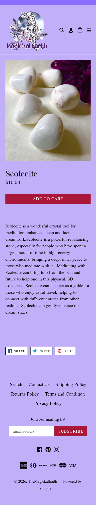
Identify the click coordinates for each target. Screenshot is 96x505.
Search (16, 384)
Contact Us (39, 384)
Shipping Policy (71, 384)
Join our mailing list (48, 419)
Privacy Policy (48, 403)
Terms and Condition (65, 394)
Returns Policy (25, 394)
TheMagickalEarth (42, 481)
